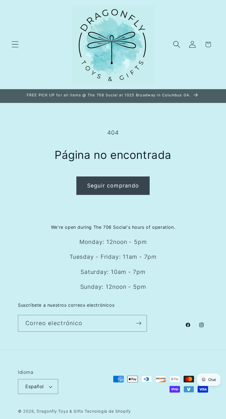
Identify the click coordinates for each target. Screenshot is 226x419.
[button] (15, 44)
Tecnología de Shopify (108, 411)
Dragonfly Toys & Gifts (60, 411)
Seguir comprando (113, 185)
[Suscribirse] (139, 323)
